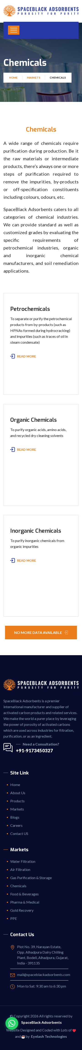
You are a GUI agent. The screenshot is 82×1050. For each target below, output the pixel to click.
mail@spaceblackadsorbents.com (43, 974)
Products (17, 801)
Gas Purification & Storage (31, 877)
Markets (33, 77)
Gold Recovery (21, 910)
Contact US (19, 833)
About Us (17, 793)
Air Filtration (20, 869)
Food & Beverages (24, 894)
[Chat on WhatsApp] (11, 1023)
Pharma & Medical (24, 902)
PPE (13, 918)
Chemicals (18, 886)
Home (13, 77)
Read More (26, 356)
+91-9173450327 (34, 750)
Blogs (14, 817)
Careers (16, 825)
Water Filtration (22, 861)
